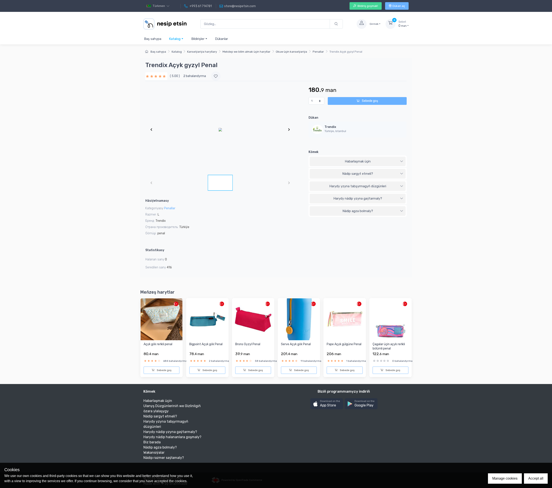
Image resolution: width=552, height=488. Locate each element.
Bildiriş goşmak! (367, 6)
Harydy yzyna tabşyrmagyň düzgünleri (357, 186)
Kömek (313, 152)
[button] (326, 403)
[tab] (357, 161)
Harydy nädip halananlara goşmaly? (172, 437)
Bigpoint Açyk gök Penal (206, 344)
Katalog (175, 39)
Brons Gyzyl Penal (247, 344)
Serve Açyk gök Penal (296, 344)
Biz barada (152, 442)
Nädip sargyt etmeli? (357, 174)
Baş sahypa (152, 39)
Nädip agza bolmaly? (357, 211)
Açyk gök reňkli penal (158, 344)
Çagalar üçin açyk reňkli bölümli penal (389, 346)
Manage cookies (505, 478)
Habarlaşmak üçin (358, 161)
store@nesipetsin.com (240, 6)
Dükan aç (398, 6)
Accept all (535, 478)
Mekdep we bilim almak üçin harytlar (246, 51)
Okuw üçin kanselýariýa (291, 51)
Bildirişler (198, 39)
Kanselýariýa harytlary (202, 51)
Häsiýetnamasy (157, 201)
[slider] (156, 76)
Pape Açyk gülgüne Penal (344, 344)
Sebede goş (369, 101)
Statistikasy (154, 250)
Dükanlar (221, 39)
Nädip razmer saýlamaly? (163, 458)
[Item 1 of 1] (220, 129)
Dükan (313, 118)
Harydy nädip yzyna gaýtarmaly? (357, 198)
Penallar (318, 51)
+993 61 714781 (200, 6)
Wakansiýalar (154, 452)
